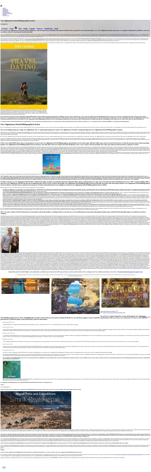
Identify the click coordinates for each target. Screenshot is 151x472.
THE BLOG (5, 11)
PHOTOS (5, 14)
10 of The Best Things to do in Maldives (108, 311)
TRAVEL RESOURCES (7, 13)
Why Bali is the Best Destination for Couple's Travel (130, 271)
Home (4, 467)
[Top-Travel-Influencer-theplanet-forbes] (12, 378)
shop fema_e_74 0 (19, 455)
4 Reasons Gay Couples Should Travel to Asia (125, 282)
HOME (4, 8)
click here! (6, 455)
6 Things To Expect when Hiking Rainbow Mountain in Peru (114, 312)
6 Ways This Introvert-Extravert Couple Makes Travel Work (75, 284)
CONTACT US (6, 15)
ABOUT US (5, 9)
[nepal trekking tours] (35, 428)
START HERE (6, 10)
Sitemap (4, 466)
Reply (77, 324)
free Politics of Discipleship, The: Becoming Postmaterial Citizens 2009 (128, 454)
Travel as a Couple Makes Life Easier (25, 282)
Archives (2, 387)
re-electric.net (46, 454)
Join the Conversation (146, 316)
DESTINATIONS (6, 12)
